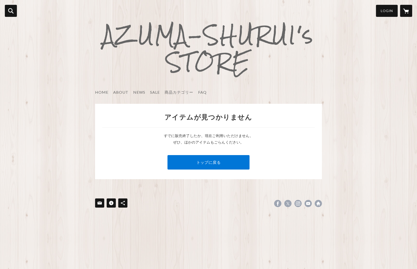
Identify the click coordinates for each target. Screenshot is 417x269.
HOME (101, 92)
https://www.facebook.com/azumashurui (277, 203)
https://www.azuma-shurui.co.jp (318, 203)
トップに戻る (208, 162)
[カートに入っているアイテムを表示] (406, 11)
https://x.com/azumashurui (288, 203)
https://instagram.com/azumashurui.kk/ (298, 203)
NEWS (139, 92)
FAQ (202, 92)
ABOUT (120, 92)
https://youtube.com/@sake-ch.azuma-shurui (308, 203)
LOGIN (387, 11)
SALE (155, 92)
